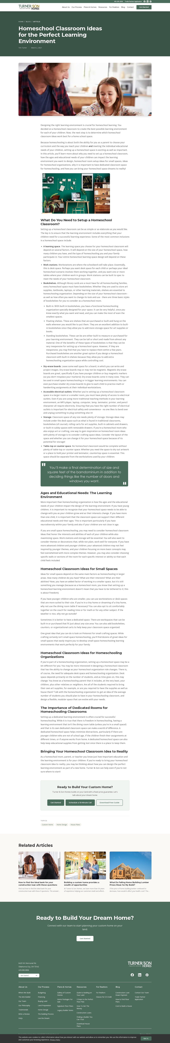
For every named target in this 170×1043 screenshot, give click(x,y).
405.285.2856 (118, 1)
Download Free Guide (109, 802)
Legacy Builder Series (65, 1010)
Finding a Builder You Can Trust (84, 1018)
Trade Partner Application (133, 1)
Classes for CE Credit (104, 997)
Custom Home (47, 825)
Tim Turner (23, 48)
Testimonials (23, 1010)
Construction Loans (84, 1013)
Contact (130, 7)
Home (21, 22)
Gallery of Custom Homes (64, 994)
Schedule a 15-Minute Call (80, 802)
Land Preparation (44, 1005)
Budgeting (42, 993)
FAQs (21, 1018)
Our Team (22, 1001)
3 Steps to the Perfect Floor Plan (85, 1000)
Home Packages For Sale (65, 1000)
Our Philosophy (24, 1005)
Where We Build (24, 993)
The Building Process (46, 1014)
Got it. (146, 1038)
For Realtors (114, 7)
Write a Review (24, 1014)
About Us (66, 7)
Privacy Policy (55, 1040)
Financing (41, 997)
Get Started (144, 7)
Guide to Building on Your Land (84, 994)
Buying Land (42, 1001)
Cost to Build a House (124, 1006)
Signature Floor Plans (65, 1006)
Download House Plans (83, 1025)
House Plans (75, 825)
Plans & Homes (90, 7)
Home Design (62, 825)
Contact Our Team (142, 993)
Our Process (77, 7)
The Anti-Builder (25, 997)
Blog (123, 7)
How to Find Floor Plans (122, 1000)
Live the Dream (43, 1018)
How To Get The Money (83, 1007)
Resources (102, 7)
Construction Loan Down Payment (122, 994)
